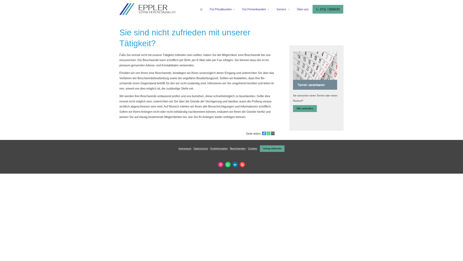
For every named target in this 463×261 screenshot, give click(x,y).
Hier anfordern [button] (305, 108)
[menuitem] (201, 9)
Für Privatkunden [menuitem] (221, 9)
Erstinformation (219, 148)
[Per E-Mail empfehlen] (273, 133)
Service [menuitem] (281, 9)
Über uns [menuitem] (303, 9)
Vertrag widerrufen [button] (272, 148)
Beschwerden (238, 148)
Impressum (185, 148)
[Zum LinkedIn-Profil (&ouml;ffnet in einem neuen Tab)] (235, 164)
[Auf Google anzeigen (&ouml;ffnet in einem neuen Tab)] (242, 164)
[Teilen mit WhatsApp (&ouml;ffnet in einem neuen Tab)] (268, 133)
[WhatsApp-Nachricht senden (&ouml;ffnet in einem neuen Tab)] (228, 164)
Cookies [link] (252, 148)
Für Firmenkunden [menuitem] (254, 9)
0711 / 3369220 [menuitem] (330, 9)
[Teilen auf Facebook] (264, 133)
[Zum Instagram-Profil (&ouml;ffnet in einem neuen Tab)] (220, 164)
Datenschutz (201, 148)
